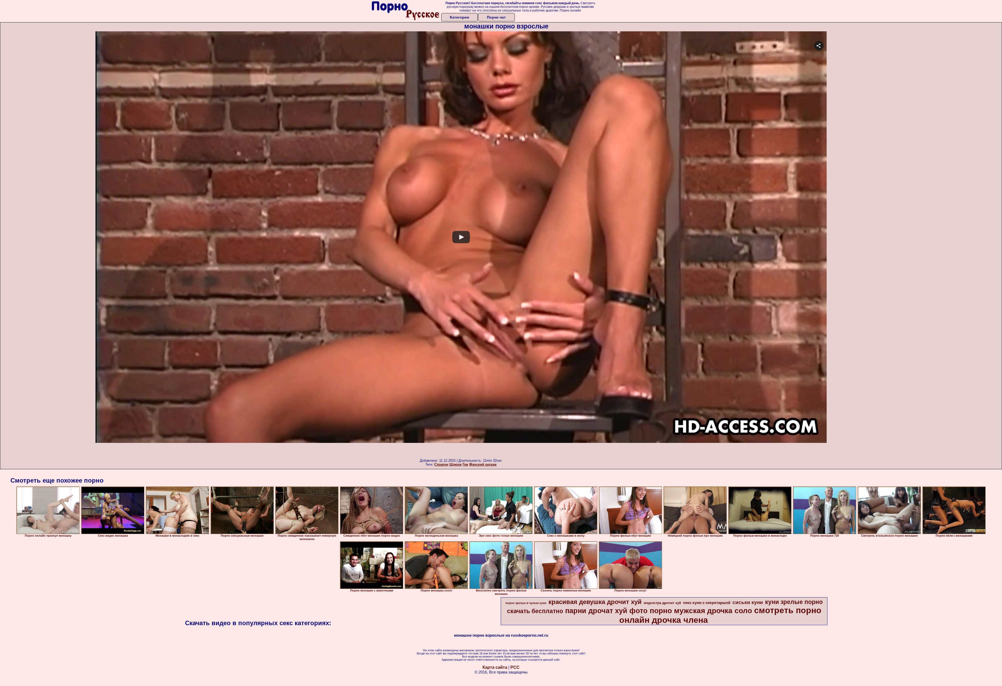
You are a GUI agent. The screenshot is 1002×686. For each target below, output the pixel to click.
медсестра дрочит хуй (662, 603)
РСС (515, 667)
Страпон (441, 464)
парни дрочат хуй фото (606, 611)
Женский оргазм (483, 464)
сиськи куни (747, 602)
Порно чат (496, 17)
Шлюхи (455, 464)
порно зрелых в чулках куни (525, 603)
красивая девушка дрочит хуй (595, 601)
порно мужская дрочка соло (701, 611)
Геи (465, 464)
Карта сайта (494, 667)
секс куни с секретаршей (706, 603)
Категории (459, 17)
